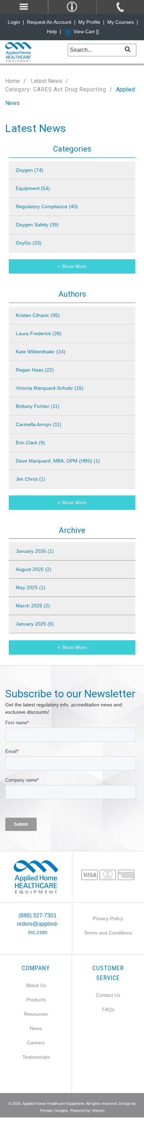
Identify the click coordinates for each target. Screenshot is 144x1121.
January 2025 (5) (35, 624)
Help (52, 31)
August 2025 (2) (33, 569)
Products (36, 999)
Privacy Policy (108, 918)
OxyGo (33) (29, 243)
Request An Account (49, 22)
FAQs (108, 1009)
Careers (36, 1042)
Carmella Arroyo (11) (39, 424)
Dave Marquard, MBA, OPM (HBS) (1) (58, 461)
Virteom (98, 1110)
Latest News (45, 81)
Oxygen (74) (29, 170)
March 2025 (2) (33, 605)
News (36, 1028)
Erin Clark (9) (30, 442)
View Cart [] (86, 31)
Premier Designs (54, 1110)
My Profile (89, 22)
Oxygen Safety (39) (37, 224)
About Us (36, 985)
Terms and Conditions (108, 933)
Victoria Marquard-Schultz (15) (50, 388)
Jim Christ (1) (30, 479)
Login (14, 22)
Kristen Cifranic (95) (38, 315)
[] (127, 49)
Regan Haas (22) (35, 370)
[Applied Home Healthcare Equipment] (36, 877)
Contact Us (108, 995)
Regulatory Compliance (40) (47, 206)
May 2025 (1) (30, 587)
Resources (36, 1014)
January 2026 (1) (35, 551)
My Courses (120, 22)
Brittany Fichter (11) (37, 406)
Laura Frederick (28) (39, 333)
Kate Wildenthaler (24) (40, 351)
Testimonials (36, 1057)
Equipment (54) (33, 188)
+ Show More (72, 266)
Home (12, 81)
